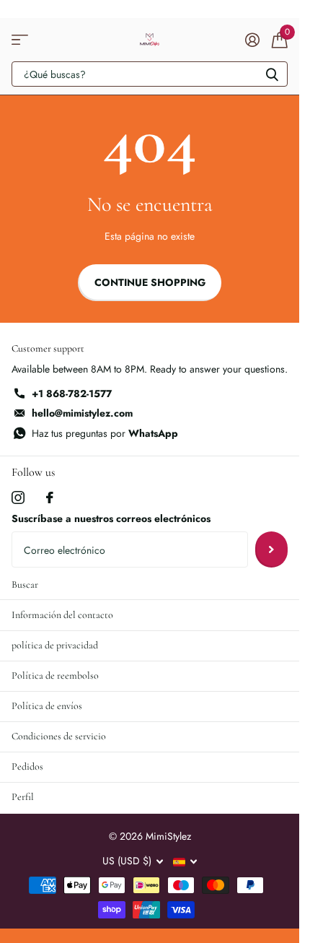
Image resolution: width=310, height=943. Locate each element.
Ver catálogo (20, 40)
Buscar (25, 584)
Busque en (272, 74)
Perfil (23, 797)
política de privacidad (55, 645)
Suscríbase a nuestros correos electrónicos (111, 518)
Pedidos (27, 766)
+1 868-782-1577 (72, 393)
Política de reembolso (55, 675)
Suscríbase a (271, 549)
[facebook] (49, 497)
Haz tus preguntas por (105, 433)
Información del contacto (62, 615)
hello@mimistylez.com (82, 413)
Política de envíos (47, 706)
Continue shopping (149, 282)
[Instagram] (18, 497)
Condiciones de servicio (59, 736)
